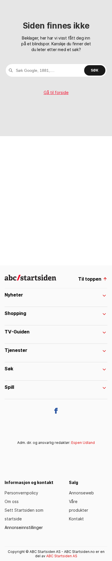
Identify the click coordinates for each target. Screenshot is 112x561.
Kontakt (76, 518)
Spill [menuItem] (9, 387)
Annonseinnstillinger (24, 527)
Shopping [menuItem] (15, 313)
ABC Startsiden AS (61, 556)
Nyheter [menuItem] (14, 295)
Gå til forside (56, 93)
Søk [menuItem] (9, 369)
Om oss (12, 501)
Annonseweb (81, 492)
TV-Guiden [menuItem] (17, 332)
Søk (94, 70)
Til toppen (89, 279)
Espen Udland (83, 442)
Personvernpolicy (21, 492)
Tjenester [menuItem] (16, 350)
